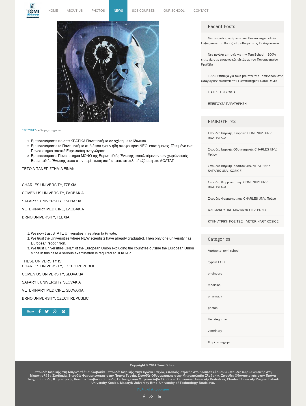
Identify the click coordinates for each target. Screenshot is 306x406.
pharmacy (215, 296)
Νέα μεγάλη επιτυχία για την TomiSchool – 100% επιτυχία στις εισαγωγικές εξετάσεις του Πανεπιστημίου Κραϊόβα (239, 59)
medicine (214, 285)
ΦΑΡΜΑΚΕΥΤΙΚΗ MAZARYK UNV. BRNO (237, 210)
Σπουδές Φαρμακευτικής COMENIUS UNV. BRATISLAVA (238, 184)
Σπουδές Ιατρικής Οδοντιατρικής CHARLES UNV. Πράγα (242, 152)
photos (213, 308)
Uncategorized (218, 319)
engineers (215, 273)
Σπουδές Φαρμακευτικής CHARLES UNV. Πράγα (242, 198)
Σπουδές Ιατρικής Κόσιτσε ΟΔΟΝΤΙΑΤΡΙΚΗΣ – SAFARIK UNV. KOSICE (240, 168)
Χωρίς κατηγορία (50, 130)
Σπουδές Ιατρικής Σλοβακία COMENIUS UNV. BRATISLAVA (240, 135)
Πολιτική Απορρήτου (153, 389)
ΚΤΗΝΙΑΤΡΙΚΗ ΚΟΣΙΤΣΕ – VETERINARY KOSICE (243, 221)
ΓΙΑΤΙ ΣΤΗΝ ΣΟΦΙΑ (221, 92)
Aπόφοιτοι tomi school (223, 250)
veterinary (215, 330)
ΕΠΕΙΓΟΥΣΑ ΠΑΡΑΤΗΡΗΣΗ (227, 103)
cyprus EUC (216, 262)
